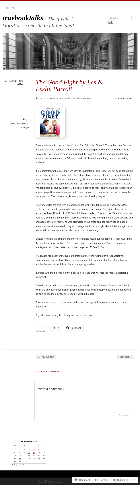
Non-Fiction (70, 98)
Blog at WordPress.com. (50, 481)
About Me (10, 8)
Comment (124, 415)
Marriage (25, 127)
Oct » (21, 465)
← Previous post (46, 357)
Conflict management (18, 124)
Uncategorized (84, 98)
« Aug (14, 465)
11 (29, 453)
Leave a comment (124, 98)
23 (20, 459)
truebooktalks (23, 18)
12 (34, 453)
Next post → (125, 357)
